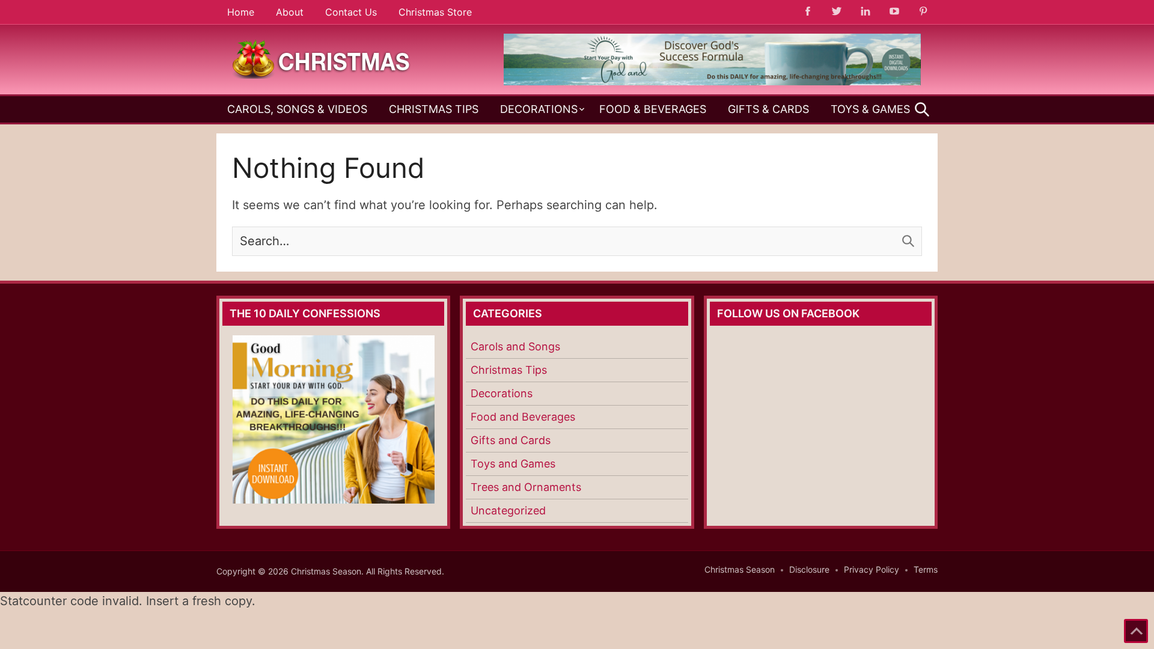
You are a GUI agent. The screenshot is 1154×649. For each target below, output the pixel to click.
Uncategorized (508, 510)
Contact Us (351, 12)
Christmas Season (739, 569)
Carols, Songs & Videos (297, 109)
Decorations (539, 109)
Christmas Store (435, 12)
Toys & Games (870, 109)
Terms (926, 569)
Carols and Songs (515, 346)
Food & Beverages (652, 109)
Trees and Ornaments (526, 487)
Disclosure (809, 569)
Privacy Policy (871, 569)
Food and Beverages (523, 416)
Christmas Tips (433, 109)
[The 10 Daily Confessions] (712, 82)
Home (240, 12)
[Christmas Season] (321, 58)
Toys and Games (513, 463)
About (290, 12)
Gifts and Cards (511, 440)
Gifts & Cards (768, 109)
